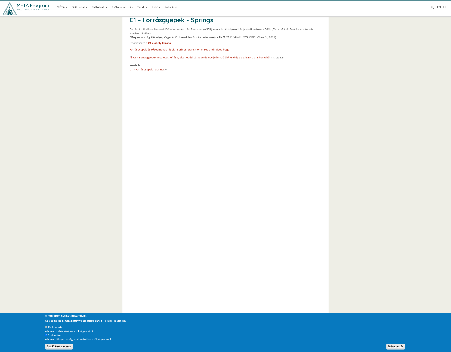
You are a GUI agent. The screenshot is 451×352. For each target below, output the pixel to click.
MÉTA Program (33, 5)
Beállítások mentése (59, 346)
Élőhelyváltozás (122, 7)
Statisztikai (54, 335)
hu (445, 7)
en (439, 7)
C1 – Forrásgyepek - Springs (147, 69)
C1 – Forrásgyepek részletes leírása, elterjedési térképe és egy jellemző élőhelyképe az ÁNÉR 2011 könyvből (201, 57)
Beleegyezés (395, 346)
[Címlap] (10, 8)
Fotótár (170, 7)
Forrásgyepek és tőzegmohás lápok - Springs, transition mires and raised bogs (179, 49)
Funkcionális (55, 327)
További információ (114, 320)
